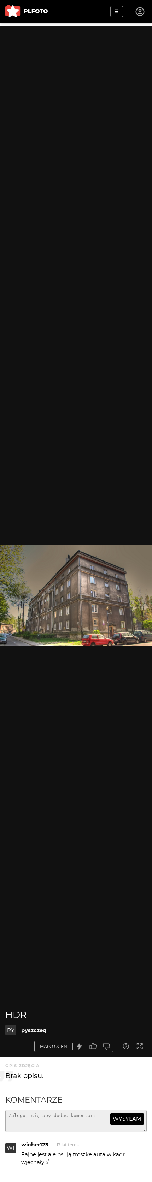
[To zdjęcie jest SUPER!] (79, 1046)
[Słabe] (107, 1046)
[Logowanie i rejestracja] (140, 11)
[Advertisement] (76, 102)
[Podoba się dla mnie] (93, 1046)
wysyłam (127, 1118)
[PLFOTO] (26, 11)
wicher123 (34, 1144)
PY (10, 1030)
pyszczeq (33, 1030)
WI (10, 1148)
